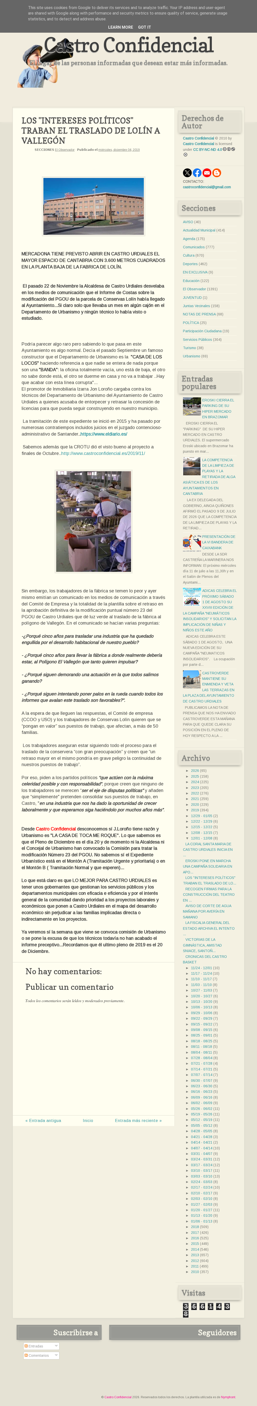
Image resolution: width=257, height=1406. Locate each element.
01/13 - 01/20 (201, 1215)
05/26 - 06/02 (201, 1109)
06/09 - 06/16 (201, 1097)
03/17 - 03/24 (201, 1165)
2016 (195, 1238)
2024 (195, 782)
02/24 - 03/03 (201, 1182)
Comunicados (194, 247)
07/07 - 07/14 (201, 1075)
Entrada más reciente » (138, 1120)
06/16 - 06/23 (201, 1092)
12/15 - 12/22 (201, 827)
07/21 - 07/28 (201, 1063)
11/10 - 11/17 (201, 979)
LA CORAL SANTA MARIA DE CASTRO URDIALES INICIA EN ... (208, 849)
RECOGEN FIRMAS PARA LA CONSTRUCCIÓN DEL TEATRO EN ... (209, 894)
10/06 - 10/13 (201, 1007)
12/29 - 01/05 (201, 816)
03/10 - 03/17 (201, 1170)
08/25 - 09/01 (201, 1035)
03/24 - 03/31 (201, 1159)
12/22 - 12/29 (201, 821)
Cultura (189, 255)
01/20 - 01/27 (201, 1210)
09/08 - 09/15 (201, 1030)
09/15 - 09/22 (201, 1024)
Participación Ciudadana (202, 331)
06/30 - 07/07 (201, 1081)
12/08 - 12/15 (201, 833)
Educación (191, 281)
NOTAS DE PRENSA (199, 314)
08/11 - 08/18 (201, 1047)
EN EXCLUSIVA (195, 272)
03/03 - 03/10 (201, 1176)
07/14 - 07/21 (201, 1069)
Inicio (88, 1120)
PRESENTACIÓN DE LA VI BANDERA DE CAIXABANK (218, 542)
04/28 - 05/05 (201, 1131)
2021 (195, 799)
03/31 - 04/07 (201, 1154)
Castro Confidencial (129, 44)
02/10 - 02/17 (201, 1193)
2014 (195, 1249)
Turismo (189, 348)
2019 (195, 810)
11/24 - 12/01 (201, 968)
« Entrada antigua (43, 1120)
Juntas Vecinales (196, 306)
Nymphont (228, 1397)
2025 (195, 776)
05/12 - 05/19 (201, 1120)
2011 (195, 1266)
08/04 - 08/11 (201, 1052)
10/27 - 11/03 (201, 990)
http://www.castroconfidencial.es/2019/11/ (103, 453)
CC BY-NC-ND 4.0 (207, 150)
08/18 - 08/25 (201, 1041)
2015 (195, 1244)
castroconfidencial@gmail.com (207, 187)
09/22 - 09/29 (201, 1018)
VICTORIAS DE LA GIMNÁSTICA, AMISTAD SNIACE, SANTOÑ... (202, 945)
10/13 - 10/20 (201, 1002)
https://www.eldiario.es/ (104, 434)
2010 (195, 1272)
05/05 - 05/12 (201, 1125)
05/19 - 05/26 (201, 1114)
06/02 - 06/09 (201, 1103)
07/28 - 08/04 (201, 1058)
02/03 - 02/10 (201, 1199)
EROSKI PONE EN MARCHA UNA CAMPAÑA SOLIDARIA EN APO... (207, 866)
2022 (195, 793)
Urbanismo (191, 356)
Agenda (189, 239)
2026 (195, 771)
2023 (195, 788)
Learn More (120, 27)
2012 (195, 1261)
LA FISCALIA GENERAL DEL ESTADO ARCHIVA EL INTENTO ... (209, 928)
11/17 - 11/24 (201, 973)
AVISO (188, 222)
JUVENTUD (192, 298)
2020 (195, 805)
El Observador (65, 150)
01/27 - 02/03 (201, 1204)
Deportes (190, 264)
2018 (195, 1227)
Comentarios (38, 1355)
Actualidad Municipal (199, 230)
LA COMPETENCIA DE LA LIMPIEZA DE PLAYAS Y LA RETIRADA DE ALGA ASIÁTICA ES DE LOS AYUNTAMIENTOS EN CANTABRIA (209, 477)
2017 (195, 1233)
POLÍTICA (191, 323)
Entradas (35, 1346)
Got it (144, 27)
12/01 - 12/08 (201, 838)
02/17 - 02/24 (201, 1187)
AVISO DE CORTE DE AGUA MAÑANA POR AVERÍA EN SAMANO (207, 911)
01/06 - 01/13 (201, 1221)
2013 (195, 1255)
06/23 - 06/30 (201, 1086)
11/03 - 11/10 (201, 985)
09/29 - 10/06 (201, 1013)
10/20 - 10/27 (201, 996)
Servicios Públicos (197, 340)
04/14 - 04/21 (201, 1142)
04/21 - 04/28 (201, 1137)
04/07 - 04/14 (201, 1148)
